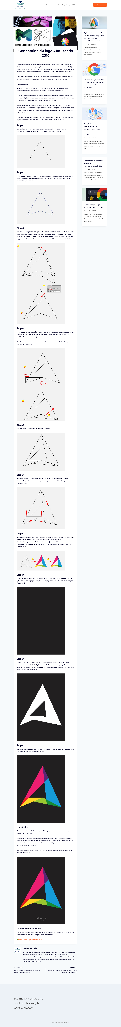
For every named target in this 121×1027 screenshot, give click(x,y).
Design (68, 5)
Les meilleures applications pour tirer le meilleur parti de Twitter (27, 970)
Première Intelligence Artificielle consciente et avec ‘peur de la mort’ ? (62, 970)
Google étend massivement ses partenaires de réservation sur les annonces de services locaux (94, 129)
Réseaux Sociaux (51, 5)
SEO (73, 5)
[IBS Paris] (20, 5)
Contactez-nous (100, 5)
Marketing (61, 5)
